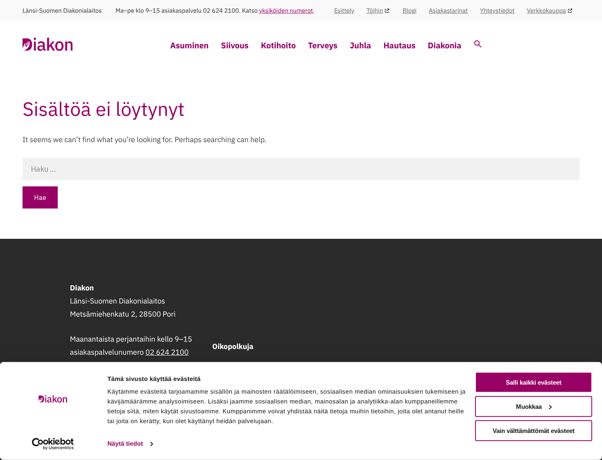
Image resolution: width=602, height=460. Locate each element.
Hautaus (399, 45)
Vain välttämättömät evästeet (534, 430)
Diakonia (445, 45)
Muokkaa (529, 406)
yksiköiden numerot (286, 11)
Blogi (409, 11)
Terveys (322, 45)
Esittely (344, 11)
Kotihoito (278, 45)
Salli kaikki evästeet (533, 382)
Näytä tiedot (125, 443)
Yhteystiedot (497, 11)
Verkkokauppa (546, 11)
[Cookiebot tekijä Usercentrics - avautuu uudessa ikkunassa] (53, 444)
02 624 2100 (166, 352)
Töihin (375, 11)
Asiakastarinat (448, 11)
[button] (478, 44)
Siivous (234, 45)
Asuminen (189, 45)
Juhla (360, 45)
